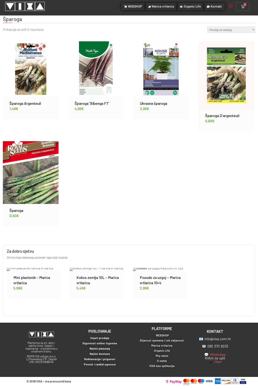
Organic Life (162, 350)
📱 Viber (215, 361)
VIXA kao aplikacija (162, 366)
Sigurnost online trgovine (99, 343)
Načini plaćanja (100, 348)
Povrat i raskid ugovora (100, 364)
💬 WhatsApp (215, 354)
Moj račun (162, 355)
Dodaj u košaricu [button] (30, 66)
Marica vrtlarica (161, 345)
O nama (162, 360)
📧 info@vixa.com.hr (215, 339)
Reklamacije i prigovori (99, 359)
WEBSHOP (162, 335)
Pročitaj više (161, 66)
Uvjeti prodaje (99, 338)
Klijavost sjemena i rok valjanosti (162, 340)
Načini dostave (100, 353)
